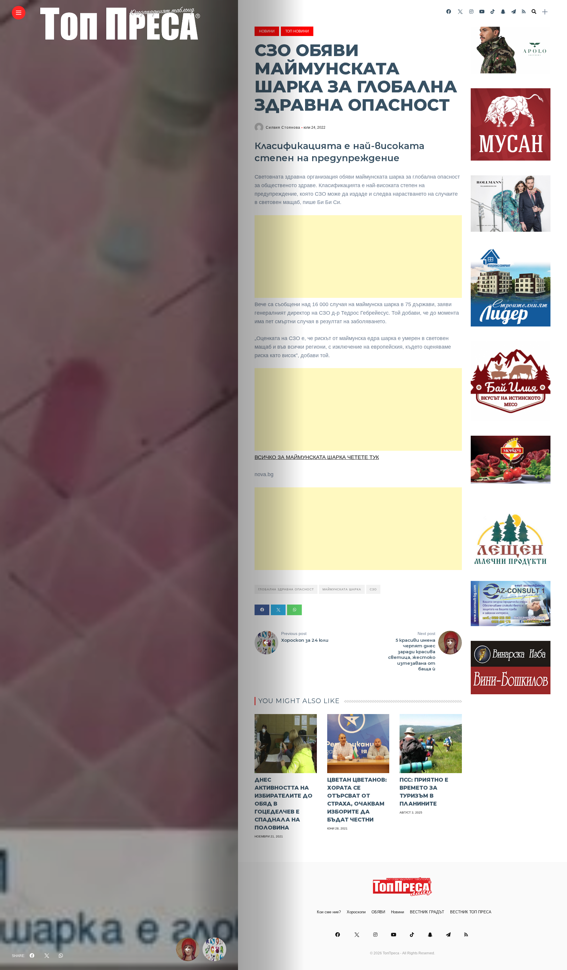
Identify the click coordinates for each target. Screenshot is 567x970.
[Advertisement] (358, 256)
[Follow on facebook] (448, 11)
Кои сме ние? (329, 912)
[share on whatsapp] (61, 956)
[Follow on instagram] (471, 11)
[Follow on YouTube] (482, 11)
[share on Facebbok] (32, 956)
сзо (373, 589)
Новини (267, 31)
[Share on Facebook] (262, 610)
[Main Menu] (18, 13)
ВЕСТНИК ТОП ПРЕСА (470, 912)
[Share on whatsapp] (294, 610)
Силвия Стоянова (283, 127)
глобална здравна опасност (286, 589)
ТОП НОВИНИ (297, 31)
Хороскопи (356, 912)
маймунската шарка (341, 589)
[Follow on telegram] (513, 11)
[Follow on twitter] (460, 11)
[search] (534, 11)
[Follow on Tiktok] (493, 11)
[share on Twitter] (46, 956)
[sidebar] (545, 12)
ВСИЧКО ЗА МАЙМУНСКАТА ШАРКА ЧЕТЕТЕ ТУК (317, 457)
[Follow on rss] (524, 11)
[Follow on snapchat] (503, 11)
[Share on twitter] (278, 610)
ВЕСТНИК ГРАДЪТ (427, 912)
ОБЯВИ (378, 912)
